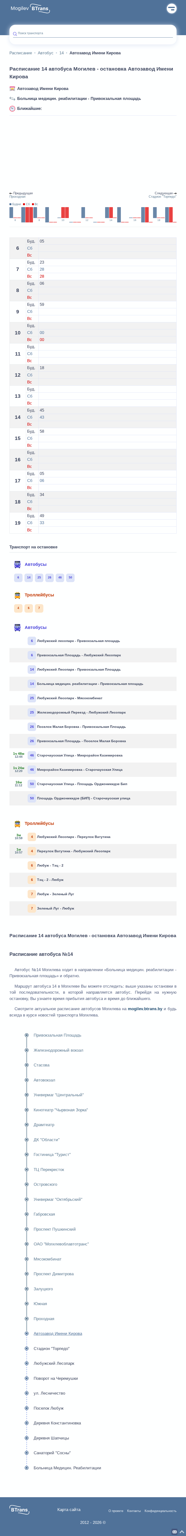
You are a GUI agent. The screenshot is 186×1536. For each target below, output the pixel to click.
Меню (172, 8)
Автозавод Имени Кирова (42, 88)
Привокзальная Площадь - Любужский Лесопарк (76, 655)
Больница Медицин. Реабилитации (67, 1468)
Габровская (44, 1214)
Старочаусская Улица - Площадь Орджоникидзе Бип (71, 783)
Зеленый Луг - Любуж (52, 908)
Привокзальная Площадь (57, 1035)
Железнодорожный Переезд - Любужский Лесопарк (78, 712)
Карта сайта (68, 1509)
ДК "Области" (47, 1140)
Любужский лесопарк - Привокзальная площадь (75, 641)
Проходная (44, 1319)
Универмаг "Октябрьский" (58, 1199)
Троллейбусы (39, 595)
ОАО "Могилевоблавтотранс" (61, 1244)
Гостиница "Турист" (52, 1154)
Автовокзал (44, 1080)
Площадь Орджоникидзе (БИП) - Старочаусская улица (80, 798)
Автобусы (35, 564)
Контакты (134, 1511)
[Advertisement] (93, 154)
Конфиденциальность (161, 1511)
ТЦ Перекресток (49, 1169)
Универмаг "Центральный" (59, 1095)
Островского (45, 1184)
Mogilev (20, 8)
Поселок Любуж (48, 1408)
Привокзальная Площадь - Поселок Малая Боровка (78, 741)
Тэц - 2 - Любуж (47, 880)
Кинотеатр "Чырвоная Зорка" (61, 1110)
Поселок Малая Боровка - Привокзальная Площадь (78, 727)
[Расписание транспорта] (40, 8)
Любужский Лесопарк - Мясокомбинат (66, 698)
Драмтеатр (44, 1124)
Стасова (41, 1065)
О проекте (115, 1511)
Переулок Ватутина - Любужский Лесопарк (63, 850)
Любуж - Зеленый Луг (52, 894)
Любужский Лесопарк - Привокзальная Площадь (75, 669)
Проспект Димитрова (54, 1274)
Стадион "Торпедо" (52, 1348)
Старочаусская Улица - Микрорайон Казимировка (68, 755)
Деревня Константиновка (57, 1423)
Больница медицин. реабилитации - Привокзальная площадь (79, 98)
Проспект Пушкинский (55, 1229)
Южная (40, 1303)
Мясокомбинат (48, 1259)
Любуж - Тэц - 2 (47, 865)
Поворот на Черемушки (56, 1378)
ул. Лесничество (49, 1393)
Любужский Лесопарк (54, 1363)
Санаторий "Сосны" (52, 1453)
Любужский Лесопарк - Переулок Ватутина (63, 836)
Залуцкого (43, 1289)
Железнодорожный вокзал (58, 1050)
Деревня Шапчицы (51, 1438)
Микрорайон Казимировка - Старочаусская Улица (68, 769)
